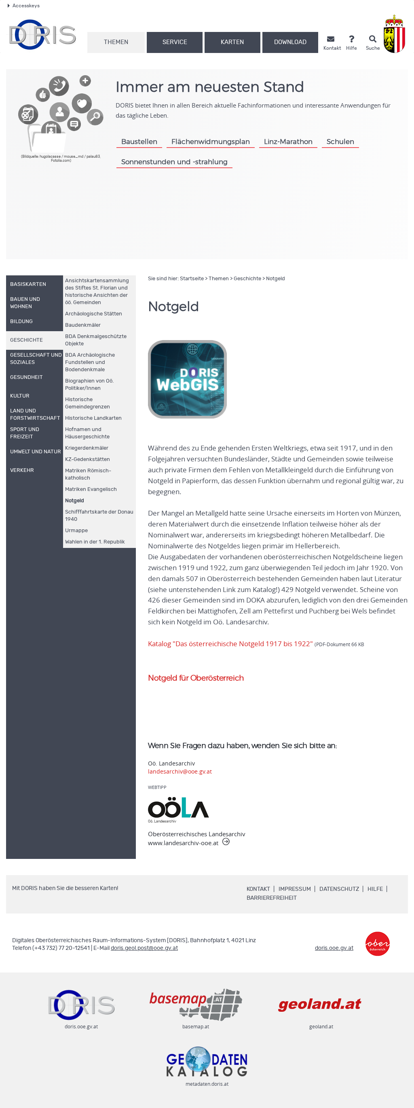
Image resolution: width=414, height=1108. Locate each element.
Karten (232, 42)
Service (175, 42)
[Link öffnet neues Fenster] (377, 938)
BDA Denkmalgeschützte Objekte (96, 340)
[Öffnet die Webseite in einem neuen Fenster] (396, 34)
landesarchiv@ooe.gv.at (180, 771)
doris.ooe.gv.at (334, 948)
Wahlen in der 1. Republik (95, 542)
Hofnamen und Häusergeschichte (87, 433)
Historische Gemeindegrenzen (87, 403)
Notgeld (74, 500)
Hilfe (375, 889)
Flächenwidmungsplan (210, 141)
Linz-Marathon (288, 141)
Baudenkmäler (83, 325)
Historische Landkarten (93, 418)
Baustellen (139, 141)
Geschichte (247, 278)
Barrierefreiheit (272, 898)
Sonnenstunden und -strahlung (174, 162)
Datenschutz (339, 889)
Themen (116, 42)
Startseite (192, 278)
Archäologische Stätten (93, 314)
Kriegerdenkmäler (86, 448)
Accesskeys (26, 5)
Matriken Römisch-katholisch (88, 474)
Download (290, 42)
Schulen (340, 141)
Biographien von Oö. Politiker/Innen (89, 384)
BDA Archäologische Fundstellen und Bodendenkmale (90, 362)
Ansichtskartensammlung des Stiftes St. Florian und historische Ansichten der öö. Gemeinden (97, 291)
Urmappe (76, 530)
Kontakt (258, 889)
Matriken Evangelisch (91, 489)
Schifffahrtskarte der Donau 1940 (99, 516)
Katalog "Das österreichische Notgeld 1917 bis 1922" (256, 643)
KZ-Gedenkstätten (87, 459)
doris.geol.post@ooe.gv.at (144, 948)
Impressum (295, 889)
